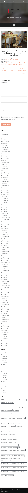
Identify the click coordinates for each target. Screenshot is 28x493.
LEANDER (4, 373)
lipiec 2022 (4, 223)
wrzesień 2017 (5, 332)
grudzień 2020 (5, 258)
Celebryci (4, 356)
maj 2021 (4, 249)
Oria (23, 489)
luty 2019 (4, 300)
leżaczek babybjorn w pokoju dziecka (8, 442)
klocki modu (17, 423)
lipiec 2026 (4, 136)
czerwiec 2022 (5, 224)
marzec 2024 (5, 187)
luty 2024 (4, 189)
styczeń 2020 (5, 279)
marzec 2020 (5, 275)
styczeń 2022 (5, 234)
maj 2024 (4, 183)
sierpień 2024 (5, 177)
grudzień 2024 (5, 170)
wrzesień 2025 (5, 153)
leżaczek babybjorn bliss (14, 429)
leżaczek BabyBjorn (5, 429)
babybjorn (3, 399)
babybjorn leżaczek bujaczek (20, 399)
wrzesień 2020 (5, 264)
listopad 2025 (5, 149)
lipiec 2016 (4, 345)
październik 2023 (6, 196)
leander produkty (19, 426)
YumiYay (4, 392)
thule (2, 475)
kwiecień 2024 (5, 185)
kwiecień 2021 (5, 251)
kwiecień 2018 (5, 319)
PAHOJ (4, 383)
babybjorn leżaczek (10, 399)
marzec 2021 (5, 253)
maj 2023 (4, 206)
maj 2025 (4, 160)
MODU (4, 377)
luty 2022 (4, 232)
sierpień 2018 (5, 311)
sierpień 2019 (5, 289)
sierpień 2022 (5, 221)
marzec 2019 (5, 298)
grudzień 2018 (5, 304)
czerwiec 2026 (5, 138)
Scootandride (5, 385)
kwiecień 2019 (5, 296)
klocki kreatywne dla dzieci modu (7, 423)
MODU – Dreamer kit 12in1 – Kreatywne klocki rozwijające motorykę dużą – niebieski (12, 472)
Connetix (4, 360)
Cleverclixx (4, 358)
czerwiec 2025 (5, 158)
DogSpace (4, 362)
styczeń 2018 (5, 324)
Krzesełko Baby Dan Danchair (11, 59)
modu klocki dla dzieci (5, 452)
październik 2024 (6, 173)
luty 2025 (4, 166)
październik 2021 (6, 240)
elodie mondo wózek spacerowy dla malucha (9, 421)
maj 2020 (4, 272)
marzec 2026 (5, 143)
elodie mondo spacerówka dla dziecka (8, 418)
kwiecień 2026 (5, 141)
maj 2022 (4, 226)
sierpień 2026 (5, 134)
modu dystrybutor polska (14, 450)
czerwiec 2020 (5, 270)
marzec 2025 (5, 164)
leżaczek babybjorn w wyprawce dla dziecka (9, 444)
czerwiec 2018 (5, 315)
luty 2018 (4, 323)
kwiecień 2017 (5, 340)
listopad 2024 (5, 172)
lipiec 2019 (4, 290)
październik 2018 (6, 307)
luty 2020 (4, 277)
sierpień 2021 (5, 243)
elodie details (17, 405)
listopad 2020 (5, 260)
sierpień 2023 (5, 200)
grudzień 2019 (5, 281)
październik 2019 (6, 285)
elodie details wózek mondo (6, 410)
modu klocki (23, 450)
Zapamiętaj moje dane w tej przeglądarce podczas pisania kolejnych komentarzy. (12, 118)
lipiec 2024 (4, 179)
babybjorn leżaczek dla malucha (7, 405)
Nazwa (3, 98)
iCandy (3, 369)
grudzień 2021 (5, 236)
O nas (3, 381)
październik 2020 (6, 262)
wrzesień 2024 (5, 175)
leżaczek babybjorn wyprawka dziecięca (9, 447)
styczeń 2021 (5, 257)
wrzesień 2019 (5, 287)
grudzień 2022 (5, 213)
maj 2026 (4, 139)
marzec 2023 (5, 207)
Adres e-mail (4, 104)
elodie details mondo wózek (20, 407)
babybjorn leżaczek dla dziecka (7, 402)
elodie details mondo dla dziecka (7, 407)
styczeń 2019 (5, 302)
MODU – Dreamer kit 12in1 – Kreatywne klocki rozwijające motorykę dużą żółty (12, 468)
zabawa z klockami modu (9, 475)
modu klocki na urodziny (15, 452)
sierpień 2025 (5, 155)
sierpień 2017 (5, 334)
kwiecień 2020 (5, 273)
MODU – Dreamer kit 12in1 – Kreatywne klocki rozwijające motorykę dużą (12, 464)
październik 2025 (6, 151)
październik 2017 (6, 330)
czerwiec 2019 (5, 292)
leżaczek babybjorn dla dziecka (7, 431)
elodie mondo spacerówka (6, 415)
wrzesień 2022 (5, 219)
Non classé (4, 379)
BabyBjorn (4, 352)
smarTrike (4, 388)
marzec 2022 (5, 230)
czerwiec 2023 (5, 204)
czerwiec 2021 (5, 247)
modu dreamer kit (4, 450)
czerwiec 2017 (5, 338)
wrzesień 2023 (5, 198)
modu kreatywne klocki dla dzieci (18, 455)
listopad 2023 (5, 194)
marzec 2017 (5, 341)
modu (19, 447)
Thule (3, 390)
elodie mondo (16, 410)
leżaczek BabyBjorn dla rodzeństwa (8, 436)
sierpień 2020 (5, 266)
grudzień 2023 (5, 192)
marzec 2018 (5, 321)
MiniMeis (4, 375)
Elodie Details (5, 366)
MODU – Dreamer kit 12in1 (14, 458)
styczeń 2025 (5, 168)
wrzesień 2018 (5, 309)
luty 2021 (4, 255)
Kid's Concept (5, 371)
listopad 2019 (5, 283)
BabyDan (4, 354)
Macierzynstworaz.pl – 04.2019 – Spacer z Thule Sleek (7, 70)
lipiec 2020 (4, 268)
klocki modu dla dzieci (5, 426)
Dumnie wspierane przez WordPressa (9, 489)
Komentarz (4, 82)
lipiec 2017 (4, 336)
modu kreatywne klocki (5, 455)
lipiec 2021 (4, 245)
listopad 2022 (5, 215)
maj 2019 (4, 294)
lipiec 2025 (4, 156)
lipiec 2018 (4, 313)
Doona (3, 364)
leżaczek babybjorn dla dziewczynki (8, 434)
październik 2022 (6, 217)
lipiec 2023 (4, 202)
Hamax (3, 368)
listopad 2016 (5, 343)
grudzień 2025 (5, 147)
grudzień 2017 (5, 326)
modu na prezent (4, 458)
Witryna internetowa (6, 110)
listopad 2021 (5, 238)
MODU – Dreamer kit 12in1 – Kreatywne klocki (10, 460)
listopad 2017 (5, 328)
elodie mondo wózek (21, 418)
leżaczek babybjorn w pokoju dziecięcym (9, 439)
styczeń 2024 (5, 190)
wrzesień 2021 (5, 241)
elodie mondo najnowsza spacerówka (8, 413)
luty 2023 (4, 209)
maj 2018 (4, 317)
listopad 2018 (5, 306)
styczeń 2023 (5, 211)
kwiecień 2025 (5, 162)
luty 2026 (4, 145)
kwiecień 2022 (5, 228)
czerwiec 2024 (5, 181)
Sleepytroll (4, 386)
